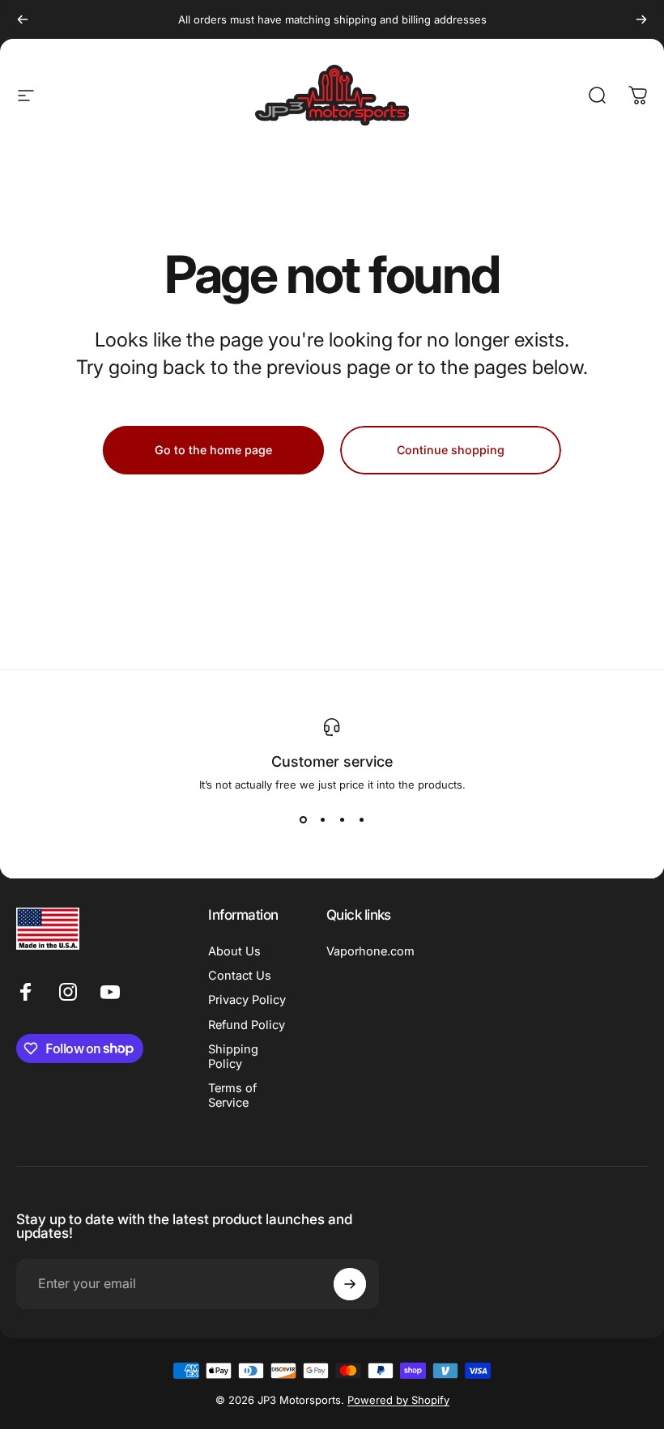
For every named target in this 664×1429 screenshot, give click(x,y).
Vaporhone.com (370, 951)
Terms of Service (232, 1095)
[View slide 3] (341, 820)
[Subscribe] (350, 1284)
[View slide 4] (361, 820)
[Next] (641, 19)
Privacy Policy (247, 1000)
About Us (234, 951)
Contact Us (239, 975)
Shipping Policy (233, 1056)
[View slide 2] (322, 820)
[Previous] (22, 19)
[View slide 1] (303, 820)
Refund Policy (246, 1025)
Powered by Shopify (398, 1399)
